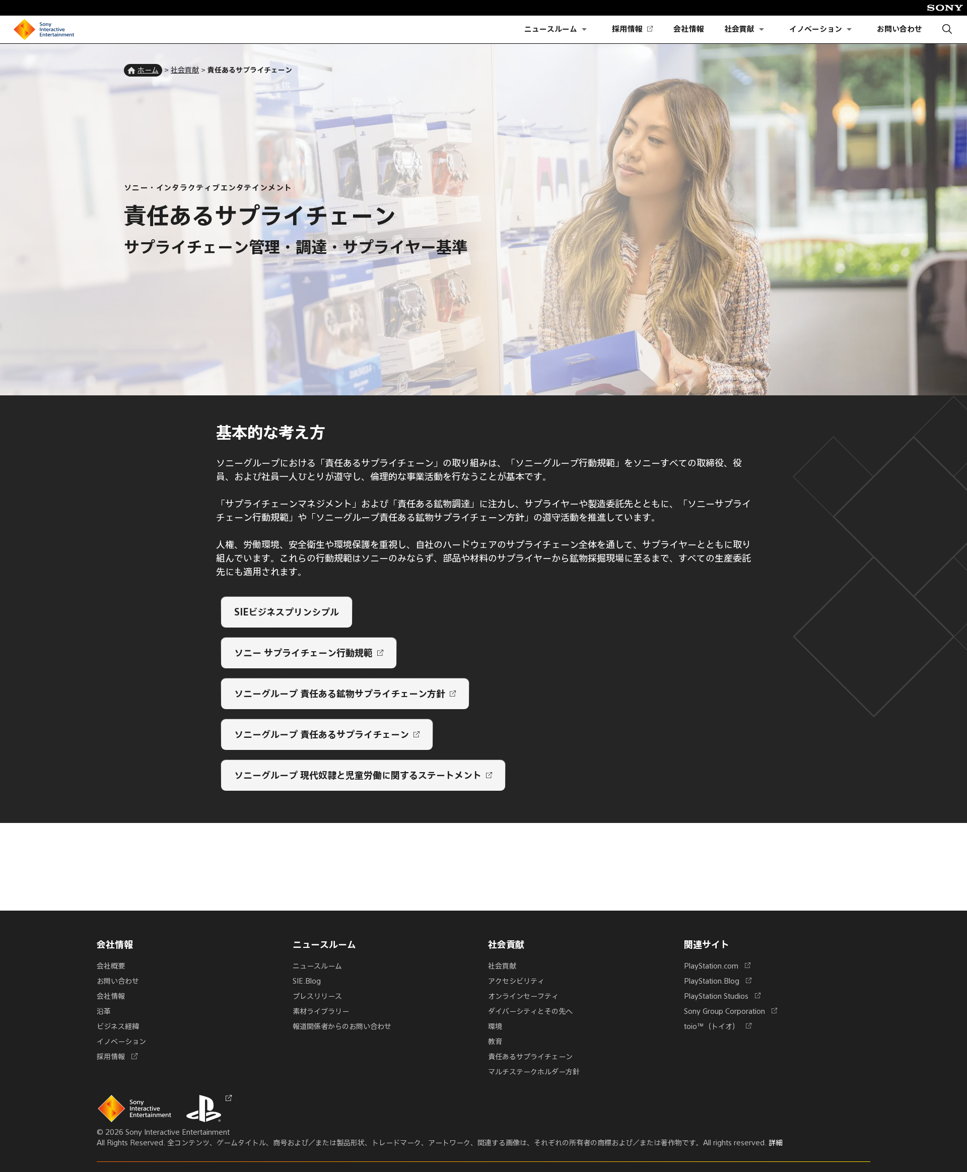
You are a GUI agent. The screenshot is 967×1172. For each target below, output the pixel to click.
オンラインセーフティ (523, 996)
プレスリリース (317, 996)
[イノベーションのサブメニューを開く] (849, 29)
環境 (495, 1026)
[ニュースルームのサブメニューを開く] (584, 29)
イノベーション (815, 29)
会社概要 (111, 965)
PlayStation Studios (720, 996)
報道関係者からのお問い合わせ (342, 1026)
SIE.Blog (307, 981)
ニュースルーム (550, 29)
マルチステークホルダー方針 (534, 1071)
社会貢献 (739, 29)
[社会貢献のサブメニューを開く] (761, 29)
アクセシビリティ (516, 981)
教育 (495, 1041)
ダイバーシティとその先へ (530, 1011)
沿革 (104, 1011)
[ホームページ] (44, 30)
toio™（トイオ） (716, 1026)
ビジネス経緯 (118, 1026)
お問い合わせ (899, 29)
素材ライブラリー (321, 1011)
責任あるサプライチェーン (530, 1056)
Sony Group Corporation (729, 1011)
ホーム (148, 69)
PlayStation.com (715, 965)
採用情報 (632, 29)
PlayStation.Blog (716, 981)
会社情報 (688, 29)
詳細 (776, 1142)
